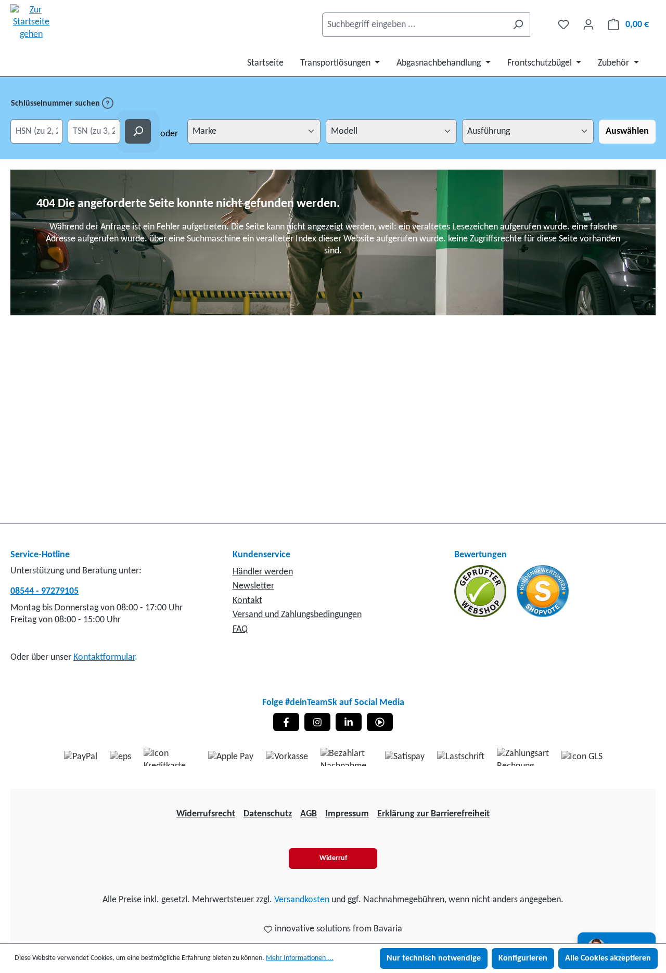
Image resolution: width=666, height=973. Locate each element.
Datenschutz (268, 814)
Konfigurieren (522, 958)
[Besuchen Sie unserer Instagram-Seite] (317, 722)
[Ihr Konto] (588, 24)
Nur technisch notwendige (434, 958)
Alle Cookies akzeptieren (608, 958)
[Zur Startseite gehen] (31, 22)
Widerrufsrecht (205, 814)
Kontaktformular (104, 657)
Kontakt (247, 601)
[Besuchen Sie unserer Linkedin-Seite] (349, 722)
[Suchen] (518, 24)
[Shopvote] (543, 591)
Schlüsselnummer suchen (56, 103)
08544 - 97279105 (44, 591)
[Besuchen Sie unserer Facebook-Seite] (286, 722)
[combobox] (414, 24)
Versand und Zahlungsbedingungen (297, 615)
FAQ (240, 629)
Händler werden (263, 572)
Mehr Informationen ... (300, 958)
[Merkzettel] (563, 24)
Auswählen (627, 131)
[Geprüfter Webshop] (481, 591)
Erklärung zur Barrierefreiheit (433, 814)
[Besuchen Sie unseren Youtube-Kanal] (380, 722)
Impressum (347, 814)
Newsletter (253, 586)
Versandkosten (301, 900)
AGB (308, 814)
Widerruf (333, 858)
